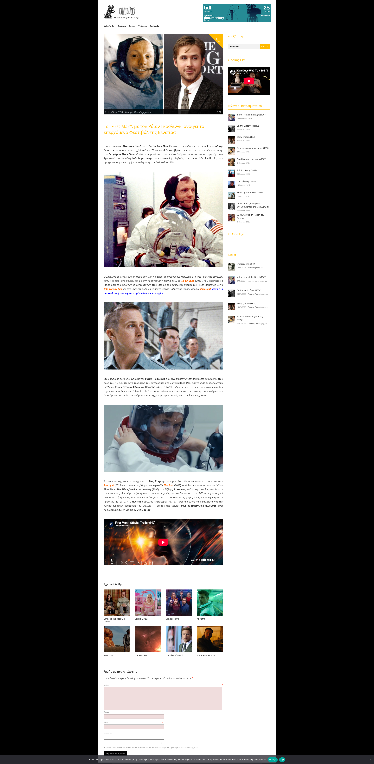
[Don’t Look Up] (179, 616)
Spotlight (109, 485)
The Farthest (141, 655)
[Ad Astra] (210, 616)
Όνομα (133, 712)
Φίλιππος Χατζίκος (255, 267)
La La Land (187, 280)
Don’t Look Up (172, 618)
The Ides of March (174, 655)
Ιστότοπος (108, 733)
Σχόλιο (163, 685)
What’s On (109, 26)
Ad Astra (201, 618)
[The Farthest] (148, 652)
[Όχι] (370, 759)
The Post (168, 485)
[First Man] (117, 652)
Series (132, 26)
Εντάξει (272, 759)
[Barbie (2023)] (148, 616)
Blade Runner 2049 (206, 655)
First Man (108, 655)
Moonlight (205, 289)
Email (133, 722)
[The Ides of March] (179, 652)
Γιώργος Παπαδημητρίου (138, 112)
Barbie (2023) (141, 618)
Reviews (122, 26)
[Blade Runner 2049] (210, 652)
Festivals (154, 26)
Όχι (282, 759)
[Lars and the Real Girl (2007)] (117, 616)
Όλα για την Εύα (113, 289)
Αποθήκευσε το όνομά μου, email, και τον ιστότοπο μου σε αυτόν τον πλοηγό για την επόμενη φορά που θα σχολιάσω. (152, 747)
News (218, 40)
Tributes (142, 26)
